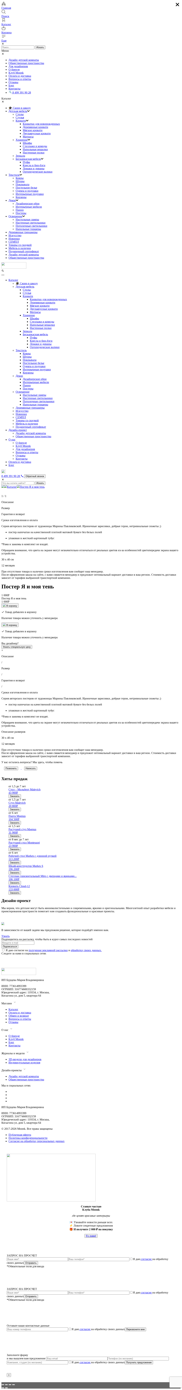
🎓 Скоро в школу (20, 107)
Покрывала (22, 184)
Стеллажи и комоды (35, 146)
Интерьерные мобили (29, 206)
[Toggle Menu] (2, 275)
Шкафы (27, 142)
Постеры (21, 213)
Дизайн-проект (18, 430)
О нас (12, 439)
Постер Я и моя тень (32, 486)
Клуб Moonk (16, 72)
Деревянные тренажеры (23, 232)
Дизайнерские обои (27, 203)
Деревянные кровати (35, 127)
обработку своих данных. (86, 950)
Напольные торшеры (28, 229)
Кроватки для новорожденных (41, 123)
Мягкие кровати (32, 130)
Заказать (15, 796)
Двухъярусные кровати (37, 133)
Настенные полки (33, 152)
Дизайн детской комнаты (24, 59)
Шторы (20, 181)
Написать (31, 768)
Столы (20, 114)
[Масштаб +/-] (13, 1384)
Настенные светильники (31, 222)
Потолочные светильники (31, 225)
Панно (20, 209)
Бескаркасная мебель (28, 158)
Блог (11, 85)
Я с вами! (91, 1236)
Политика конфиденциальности (28, 1137)
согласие (146, 1259)
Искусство (15, 235)
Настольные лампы (27, 219)
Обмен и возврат (19, 1015)
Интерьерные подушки (30, 193)
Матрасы (28, 136)
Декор (12, 200)
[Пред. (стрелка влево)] (2, 1387)
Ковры (20, 178)
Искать (40, 47)
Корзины (21, 197)
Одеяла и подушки (27, 190)
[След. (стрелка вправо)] (6, 1387)
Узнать (5, 936)
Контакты (14, 88)
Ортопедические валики (37, 171)
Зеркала (20, 155)
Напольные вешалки (35, 149)
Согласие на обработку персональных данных (37, 1141)
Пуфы (26, 162)
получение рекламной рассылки (48, 950)
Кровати (21, 120)
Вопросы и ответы (20, 79)
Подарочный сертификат (24, 251)
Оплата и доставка (20, 75)
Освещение (15, 216)
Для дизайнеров (18, 66)
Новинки (14, 238)
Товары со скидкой (20, 244)
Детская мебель (18, 111)
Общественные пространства (26, 63)
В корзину (11, 606)
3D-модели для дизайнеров (25, 1059)
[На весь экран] (10, 1384)
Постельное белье (26, 187)
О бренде (14, 69)
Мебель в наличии (20, 248)
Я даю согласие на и (54, 950)
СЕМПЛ (14, 241)
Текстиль (14, 174)
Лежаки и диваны (33, 168)
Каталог (13, 280)
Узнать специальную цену (17, 647)
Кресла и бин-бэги (34, 165)
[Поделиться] (6, 1384)
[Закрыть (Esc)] (2, 1384)
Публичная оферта (20, 1134)
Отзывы (13, 82)
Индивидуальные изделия (24, 1062)
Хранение (22, 139)
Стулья (20, 117)
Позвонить (11, 768)
